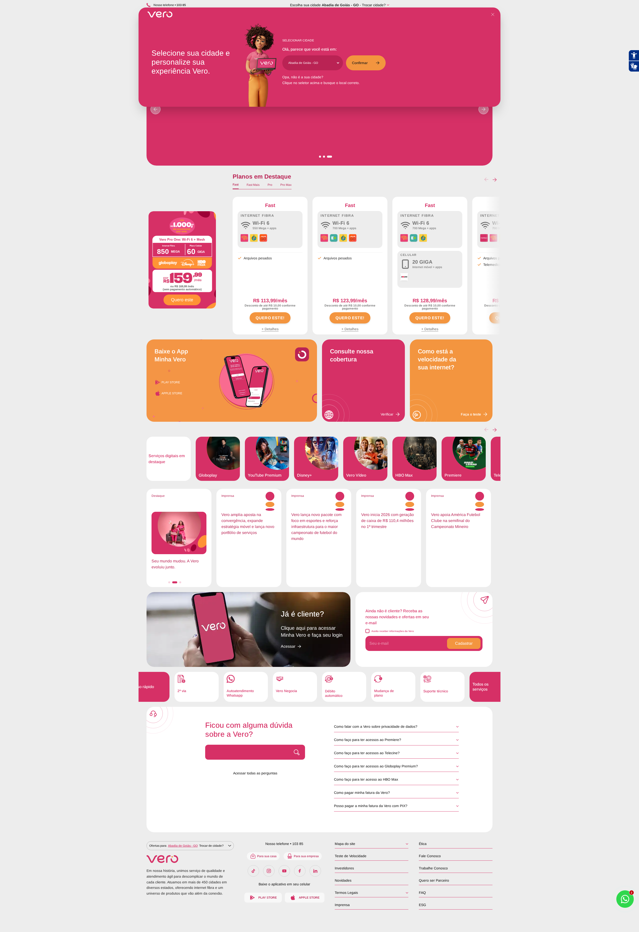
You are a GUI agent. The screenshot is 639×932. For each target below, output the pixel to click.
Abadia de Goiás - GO (340, 5)
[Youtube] (284, 870)
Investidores (344, 868)
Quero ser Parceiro (434, 880)
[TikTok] (253, 870)
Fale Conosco (430, 856)
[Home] (190, 859)
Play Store (170, 382)
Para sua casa (267, 856)
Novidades (343, 880)
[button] (494, 179)
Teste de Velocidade (350, 856)
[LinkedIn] (315, 870)
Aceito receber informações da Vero (392, 631)
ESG (422, 905)
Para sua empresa (306, 856)
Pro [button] (270, 185)
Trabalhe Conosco (433, 868)
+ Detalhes (270, 329)
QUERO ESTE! (270, 318)
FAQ (422, 893)
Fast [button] (236, 184)
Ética (423, 844)
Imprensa (342, 905)
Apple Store (171, 393)
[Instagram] (268, 870)
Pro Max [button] (286, 185)
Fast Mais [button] (253, 185)
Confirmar (360, 63)
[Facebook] (299, 870)
